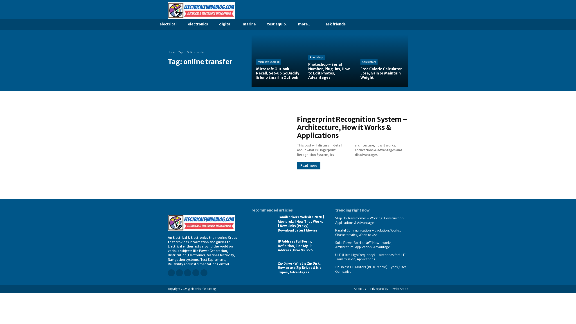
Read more (308, 166)
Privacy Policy (379, 288)
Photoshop (316, 57)
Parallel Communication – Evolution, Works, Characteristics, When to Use (368, 232)
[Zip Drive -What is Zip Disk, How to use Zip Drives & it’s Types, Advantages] (262, 268)
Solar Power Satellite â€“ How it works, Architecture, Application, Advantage (363, 245)
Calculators (369, 61)
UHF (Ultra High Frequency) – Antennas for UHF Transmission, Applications (370, 257)
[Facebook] (381, 11)
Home (171, 52)
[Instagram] (387, 11)
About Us (360, 288)
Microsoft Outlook (268, 61)
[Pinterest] (400, 11)
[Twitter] (406, 11)
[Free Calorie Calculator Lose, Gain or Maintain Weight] (382, 60)
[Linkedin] (394, 11)
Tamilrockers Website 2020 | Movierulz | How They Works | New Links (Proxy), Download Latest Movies (301, 223)
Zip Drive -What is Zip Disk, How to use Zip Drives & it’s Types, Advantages (299, 267)
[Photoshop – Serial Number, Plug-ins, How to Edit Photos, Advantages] (330, 60)
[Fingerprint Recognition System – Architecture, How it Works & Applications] (228, 142)
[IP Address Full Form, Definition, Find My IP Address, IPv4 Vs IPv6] (262, 246)
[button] (360, 24)
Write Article (400, 288)
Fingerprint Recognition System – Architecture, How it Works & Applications (352, 127)
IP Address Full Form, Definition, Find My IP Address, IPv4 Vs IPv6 (295, 245)
